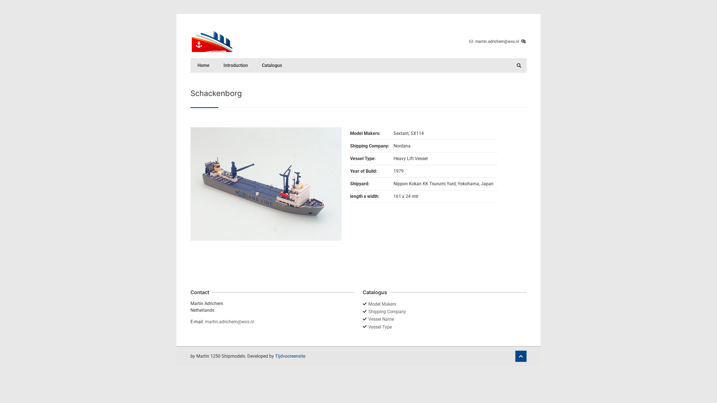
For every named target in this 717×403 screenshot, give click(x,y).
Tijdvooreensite (290, 356)
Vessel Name (381, 319)
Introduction (236, 65)
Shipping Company (387, 311)
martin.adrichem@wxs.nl (229, 321)
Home (203, 65)
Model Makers (382, 304)
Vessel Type (380, 327)
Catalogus (272, 65)
